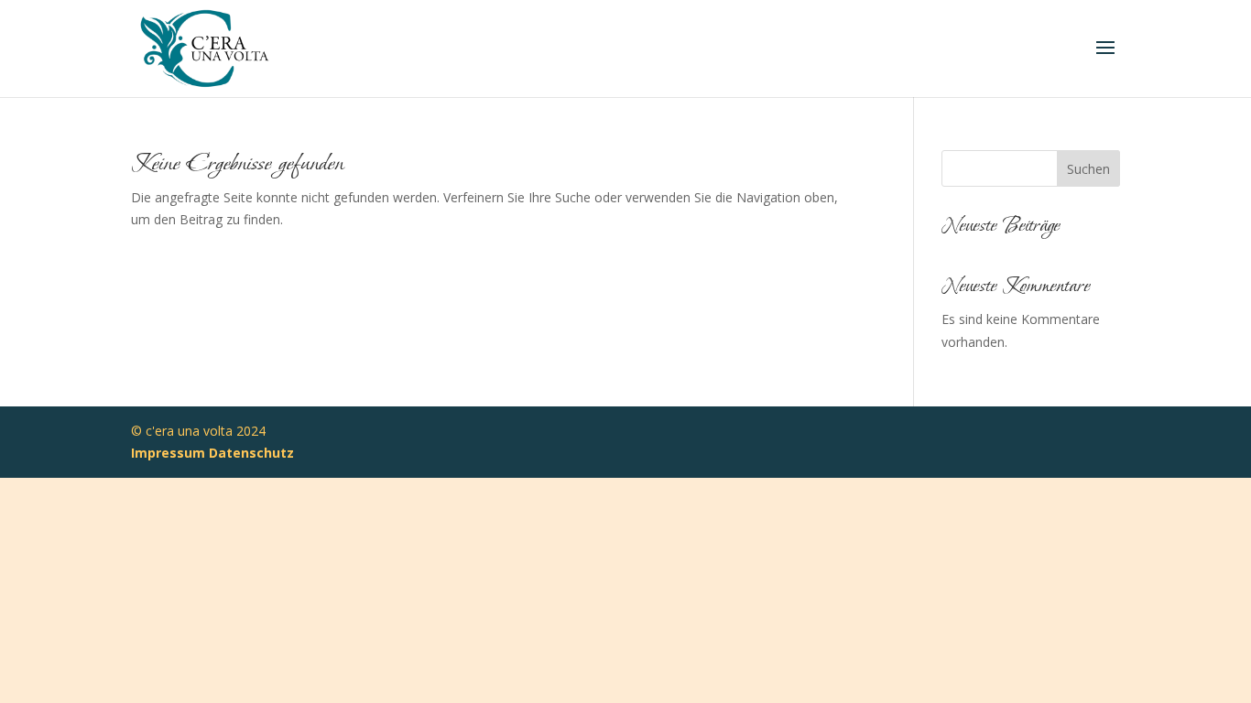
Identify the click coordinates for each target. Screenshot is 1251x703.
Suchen (1088, 169)
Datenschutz (251, 452)
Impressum (168, 452)
